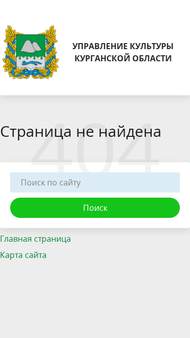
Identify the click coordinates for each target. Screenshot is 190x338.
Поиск (95, 207)
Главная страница (35, 238)
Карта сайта (23, 254)
